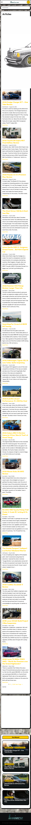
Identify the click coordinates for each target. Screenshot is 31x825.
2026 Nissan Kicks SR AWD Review (13, 472)
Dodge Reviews (9, 747)
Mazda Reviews (9, 780)
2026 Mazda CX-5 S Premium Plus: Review (14, 176)
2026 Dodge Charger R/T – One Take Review (15, 103)
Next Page (19, 684)
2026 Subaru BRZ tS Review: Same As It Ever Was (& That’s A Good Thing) (15, 435)
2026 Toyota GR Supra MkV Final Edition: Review (13, 141)
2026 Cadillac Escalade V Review (12, 586)
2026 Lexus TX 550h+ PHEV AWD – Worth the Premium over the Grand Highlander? (15, 661)
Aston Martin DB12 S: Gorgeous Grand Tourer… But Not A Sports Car (15, 249)
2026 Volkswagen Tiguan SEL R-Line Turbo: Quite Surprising (15, 361)
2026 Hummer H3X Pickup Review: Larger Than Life (12, 287)
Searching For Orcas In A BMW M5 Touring (14, 325)
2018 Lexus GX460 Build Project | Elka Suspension (15, 622)
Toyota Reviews (9, 764)
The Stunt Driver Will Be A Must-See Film (15, 212)
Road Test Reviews (20, 747)
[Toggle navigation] (2, 2)
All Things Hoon (9, 797)
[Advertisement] (15, 712)
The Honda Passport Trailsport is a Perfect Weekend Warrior (14, 549)
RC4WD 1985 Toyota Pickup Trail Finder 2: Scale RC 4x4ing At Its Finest (15, 512)
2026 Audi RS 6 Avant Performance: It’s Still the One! (14, 400)
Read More (5, 125)
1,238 (13, 684)
